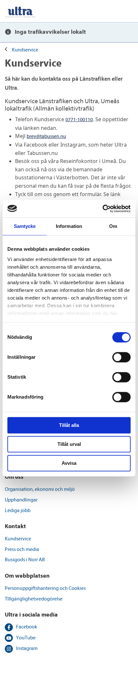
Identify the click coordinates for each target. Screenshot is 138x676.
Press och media (22, 549)
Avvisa (69, 463)
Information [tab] (69, 226)
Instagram (27, 648)
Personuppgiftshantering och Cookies (45, 588)
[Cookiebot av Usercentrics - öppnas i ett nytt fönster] (102, 208)
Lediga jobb (17, 510)
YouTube (26, 638)
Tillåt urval (69, 444)
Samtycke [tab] (25, 226)
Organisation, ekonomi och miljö (40, 489)
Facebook (26, 627)
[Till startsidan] (20, 11)
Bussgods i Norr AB (25, 560)
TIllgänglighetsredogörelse (34, 599)
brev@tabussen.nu (46, 136)
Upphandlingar (21, 500)
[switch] (121, 357)
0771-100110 (79, 119)
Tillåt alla (69, 425)
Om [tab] (113, 226)
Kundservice (25, 50)
